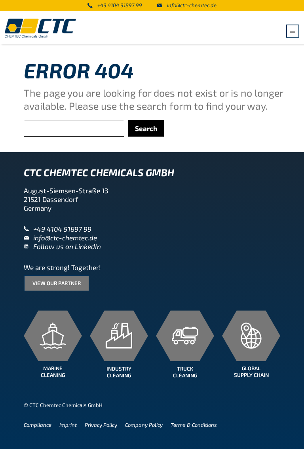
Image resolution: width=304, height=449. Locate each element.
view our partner (56, 283)
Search (146, 128)
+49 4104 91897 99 (119, 5)
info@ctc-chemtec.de (192, 5)
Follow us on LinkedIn (67, 246)
